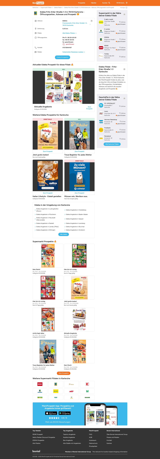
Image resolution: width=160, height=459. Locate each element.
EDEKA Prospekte (38, 440)
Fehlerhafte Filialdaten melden (72, 52)
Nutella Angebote (69, 437)
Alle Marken (36, 443)
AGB (90, 437)
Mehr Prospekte (64, 373)
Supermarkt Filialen (46, 7)
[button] (64, 90)
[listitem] (48, 259)
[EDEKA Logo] (55, 384)
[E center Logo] (40, 391)
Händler (93, 3)
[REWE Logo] (40, 384)
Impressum (92, 440)
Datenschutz (93, 443)
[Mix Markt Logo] (55, 397)
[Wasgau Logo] (87, 397)
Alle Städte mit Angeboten (72, 443)
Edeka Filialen (58, 7)
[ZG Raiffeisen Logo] (40, 397)
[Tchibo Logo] (71, 384)
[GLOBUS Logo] (71, 397)
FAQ (90, 434)
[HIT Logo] (71, 391)
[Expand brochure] (64, 87)
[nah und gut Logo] (55, 391)
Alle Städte (63, 234)
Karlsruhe (35, 7)
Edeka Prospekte (62, 57)
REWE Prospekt (38, 434)
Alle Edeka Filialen (68, 33)
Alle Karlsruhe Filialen (112, 144)
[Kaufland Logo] (87, 384)
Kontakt (109, 440)
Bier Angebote (68, 440)
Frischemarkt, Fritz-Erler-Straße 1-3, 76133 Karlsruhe (74, 24)
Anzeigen (122, 7)
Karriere (109, 443)
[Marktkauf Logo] (87, 391)
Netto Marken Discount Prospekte (44, 437)
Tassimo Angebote (69, 434)
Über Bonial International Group (117, 434)
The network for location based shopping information (109, 452)
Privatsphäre (93, 446)
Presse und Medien (113, 437)
